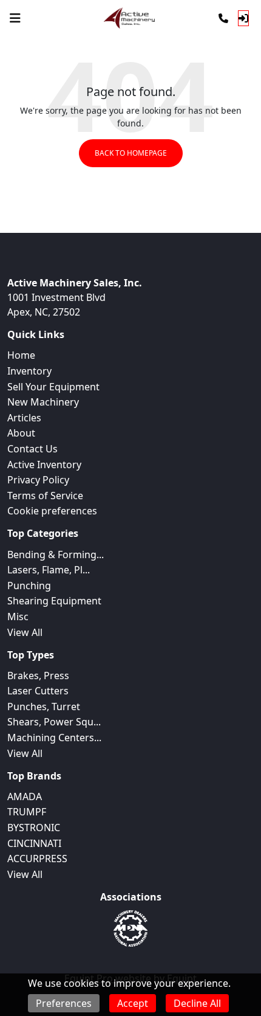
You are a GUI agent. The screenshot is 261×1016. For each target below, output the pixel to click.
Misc (18, 616)
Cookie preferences (52, 510)
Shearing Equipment (54, 600)
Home (21, 355)
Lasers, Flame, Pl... (48, 569)
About (21, 433)
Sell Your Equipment (53, 386)
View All (24, 632)
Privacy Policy (38, 479)
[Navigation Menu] (15, 18)
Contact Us (32, 448)
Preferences (64, 1003)
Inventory (29, 371)
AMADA (24, 796)
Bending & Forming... (55, 554)
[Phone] (223, 18)
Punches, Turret (43, 706)
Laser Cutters (38, 690)
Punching (29, 585)
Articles (24, 417)
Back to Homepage (131, 153)
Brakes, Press (38, 675)
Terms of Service (45, 495)
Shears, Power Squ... (54, 721)
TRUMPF (26, 811)
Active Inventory (44, 464)
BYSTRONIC (33, 827)
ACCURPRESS (37, 858)
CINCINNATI (34, 843)
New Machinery (43, 402)
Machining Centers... (54, 737)
